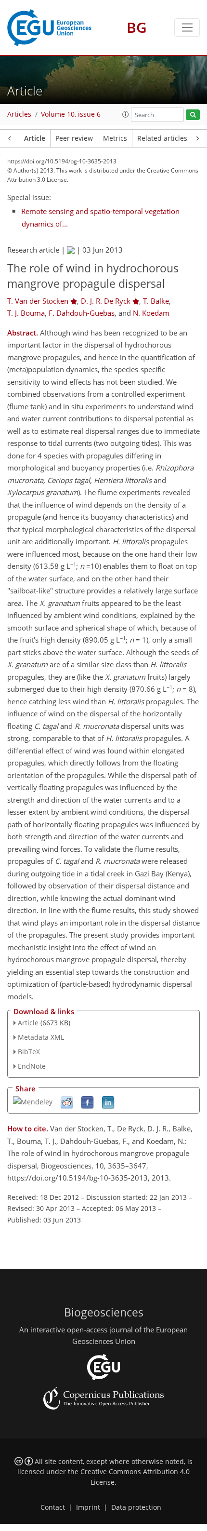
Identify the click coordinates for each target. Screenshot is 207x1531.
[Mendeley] (32, 1100)
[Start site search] (193, 115)
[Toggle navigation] (187, 27)
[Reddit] (66, 1101)
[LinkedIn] (108, 1101)
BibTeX (29, 1051)
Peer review (74, 138)
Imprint (88, 1507)
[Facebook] (87, 1101)
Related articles (162, 138)
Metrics (115, 138)
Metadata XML (41, 1037)
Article (34, 138)
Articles (19, 114)
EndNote (32, 1066)
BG (137, 27)
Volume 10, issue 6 (71, 114)
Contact (52, 1507)
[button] (125, 114)
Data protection (136, 1507)
